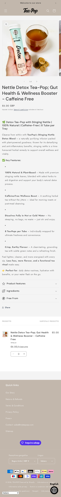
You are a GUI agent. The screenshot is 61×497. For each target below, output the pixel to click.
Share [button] (7, 307)
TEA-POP (15, 482)
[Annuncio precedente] (5, 3)
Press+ (9, 418)
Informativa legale (48, 491)
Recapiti (35, 491)
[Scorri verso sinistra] (24, 81)
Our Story (10, 392)
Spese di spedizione (21, 109)
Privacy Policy (12, 412)
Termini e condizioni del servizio (42, 486)
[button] (6, 11)
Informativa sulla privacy (18, 486)
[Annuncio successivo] (56, 3)
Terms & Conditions (15, 405)
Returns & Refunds (14, 399)
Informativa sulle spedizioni (19, 491)
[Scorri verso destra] (37, 81)
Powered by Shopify (27, 482)
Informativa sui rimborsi (46, 482)
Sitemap (9, 431)
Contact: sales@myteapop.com (19, 424)
